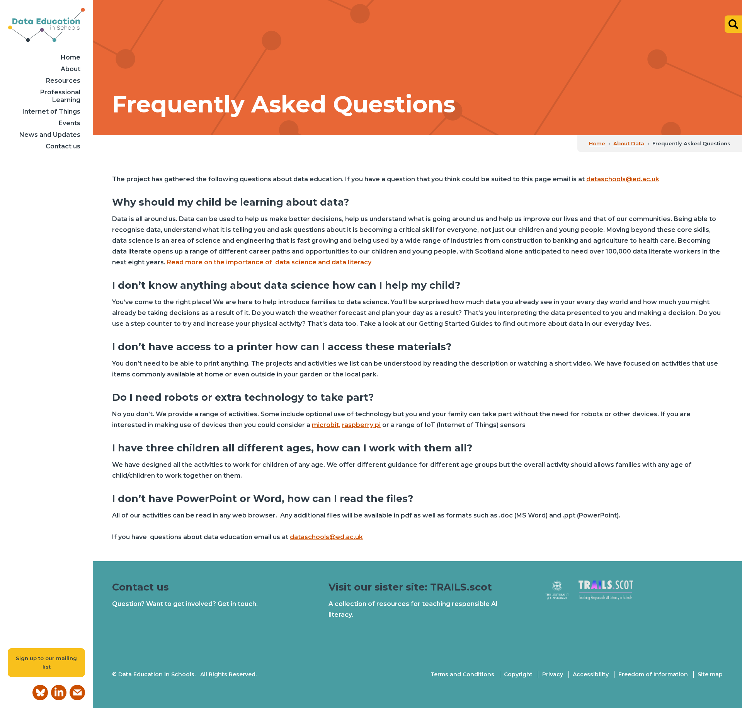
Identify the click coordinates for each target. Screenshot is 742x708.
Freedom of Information (653, 674)
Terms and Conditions (462, 674)
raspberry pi (361, 425)
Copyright (518, 674)
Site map (710, 674)
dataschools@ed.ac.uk (622, 179)
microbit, (326, 425)
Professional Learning (60, 96)
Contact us (63, 146)
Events (69, 123)
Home (70, 57)
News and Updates (49, 134)
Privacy (552, 674)
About (70, 69)
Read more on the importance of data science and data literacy (269, 262)
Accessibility (591, 674)
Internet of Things (51, 111)
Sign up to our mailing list (46, 662)
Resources (63, 80)
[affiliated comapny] (562, 593)
